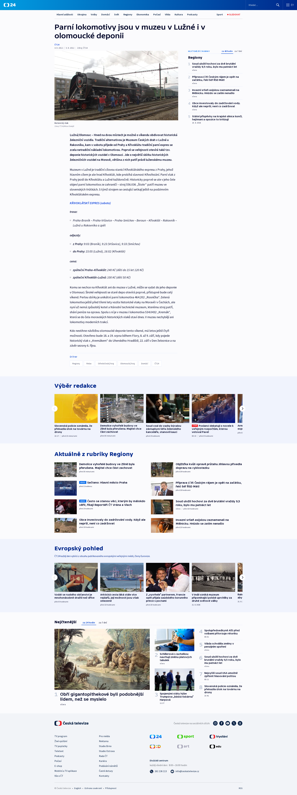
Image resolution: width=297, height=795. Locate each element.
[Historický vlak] (116, 85)
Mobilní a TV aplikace (65, 770)
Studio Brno (105, 746)
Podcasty (192, 14)
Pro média (104, 736)
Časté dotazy (106, 770)
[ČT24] (10, 5)
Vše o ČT (58, 775)
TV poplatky (60, 746)
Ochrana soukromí (93, 788)
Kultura (179, 14)
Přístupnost (110, 788)
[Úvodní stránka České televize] (71, 723)
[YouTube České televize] (227, 723)
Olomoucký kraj (127, 363)
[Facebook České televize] (221, 723)
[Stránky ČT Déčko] (155, 746)
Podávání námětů (108, 765)
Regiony (127, 14)
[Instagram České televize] (215, 723)
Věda (167, 14)
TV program (60, 736)
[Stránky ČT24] (156, 736)
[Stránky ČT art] (183, 746)
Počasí (157, 14)
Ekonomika (143, 14)
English (77, 788)
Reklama (103, 741)
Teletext (59, 751)
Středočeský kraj (106, 363)
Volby (94, 14)
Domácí (105, 14)
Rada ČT (103, 756)
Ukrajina (81, 14)
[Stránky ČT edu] (215, 746)
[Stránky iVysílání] (219, 736)
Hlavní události (65, 14)
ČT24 (56, 44)
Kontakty (104, 775)
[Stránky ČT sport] (185, 736)
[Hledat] (278, 5)
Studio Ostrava (107, 751)
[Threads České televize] (240, 723)
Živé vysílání (60, 741)
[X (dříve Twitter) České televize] (233, 723)
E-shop (58, 765)
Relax (88, 363)
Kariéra (103, 760)
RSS (241, 788)
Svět (116, 14)
